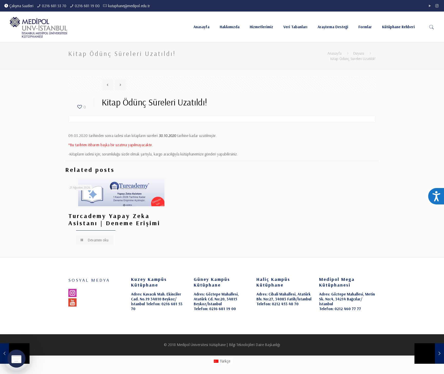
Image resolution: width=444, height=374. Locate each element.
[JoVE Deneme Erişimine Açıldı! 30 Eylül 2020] (429, 353)
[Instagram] (437, 5)
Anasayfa (334, 53)
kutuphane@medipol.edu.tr (129, 5)
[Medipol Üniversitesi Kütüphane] (39, 27)
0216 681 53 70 (54, 5)
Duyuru (358, 53)
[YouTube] (430, 5)
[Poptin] (16, 359)
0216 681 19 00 (87, 5)
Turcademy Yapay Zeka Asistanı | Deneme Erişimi (114, 219)
